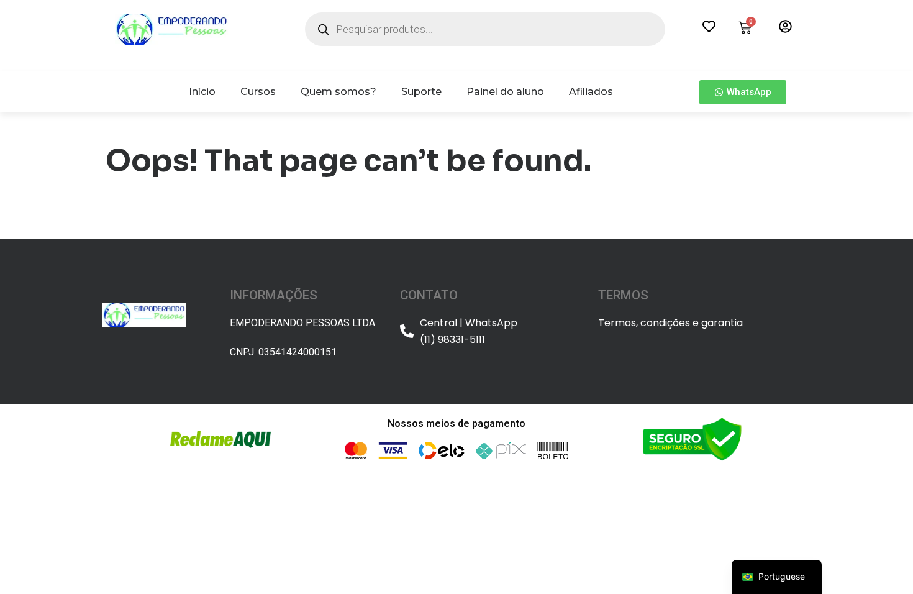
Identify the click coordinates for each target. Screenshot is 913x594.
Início (202, 92)
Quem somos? (338, 92)
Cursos (258, 92)
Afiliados (591, 92)
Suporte (421, 92)
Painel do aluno (505, 92)
